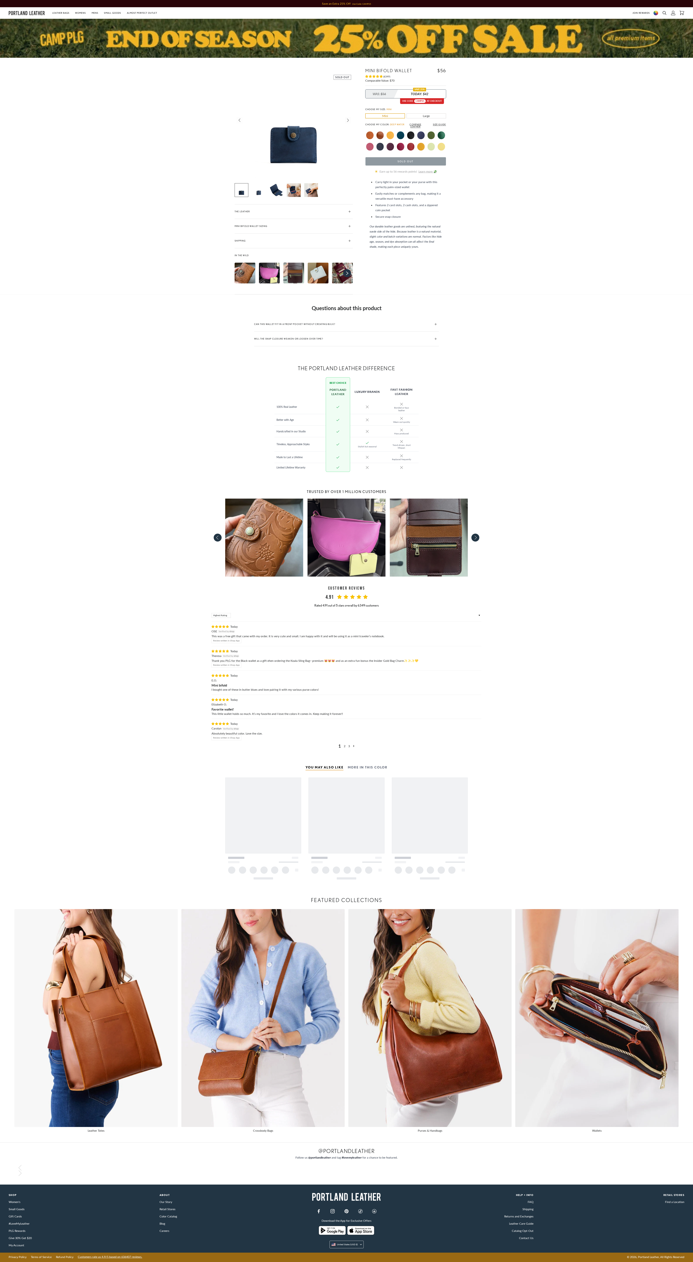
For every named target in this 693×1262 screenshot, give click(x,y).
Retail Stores (167, 1209)
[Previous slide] (218, 538)
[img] (221, 626)
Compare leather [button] (415, 125)
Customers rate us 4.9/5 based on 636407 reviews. (110, 1256)
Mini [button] (385, 116)
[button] (62, 13)
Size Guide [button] (439, 124)
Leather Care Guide (521, 1223)
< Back (13, 60)
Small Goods (112, 13)
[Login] (673, 13)
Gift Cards (15, 1216)
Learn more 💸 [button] (428, 171)
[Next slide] (475, 538)
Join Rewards (641, 13)
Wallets (597, 1130)
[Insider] (374, 1211)
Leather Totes (96, 1130)
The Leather (242, 211)
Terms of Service (41, 1257)
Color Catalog (168, 1216)
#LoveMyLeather (19, 1223)
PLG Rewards (17, 1230)
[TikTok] (360, 1211)
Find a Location (674, 1202)
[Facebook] (319, 1211)
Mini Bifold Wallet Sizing (251, 226)
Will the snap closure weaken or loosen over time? (288, 338)
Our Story (166, 1202)
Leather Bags (60, 13)
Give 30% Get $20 (20, 1238)
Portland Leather (648, 1257)
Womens (80, 13)
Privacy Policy (18, 1257)
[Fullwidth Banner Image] (346, 38)
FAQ (530, 1202)
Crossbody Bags (263, 1130)
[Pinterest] (346, 1211)
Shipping (240, 240)
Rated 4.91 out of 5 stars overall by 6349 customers (346, 605)
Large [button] (426, 116)
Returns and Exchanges (518, 1216)
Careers (164, 1230)
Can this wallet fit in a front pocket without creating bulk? (294, 324)
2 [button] (344, 746)
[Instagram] (332, 1211)
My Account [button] (16, 1245)
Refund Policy (64, 1257)
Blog (162, 1223)
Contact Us (526, 1238)
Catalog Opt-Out (522, 1230)
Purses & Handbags (430, 1130)
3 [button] (349, 746)
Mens (95, 13)
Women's (14, 1202)
